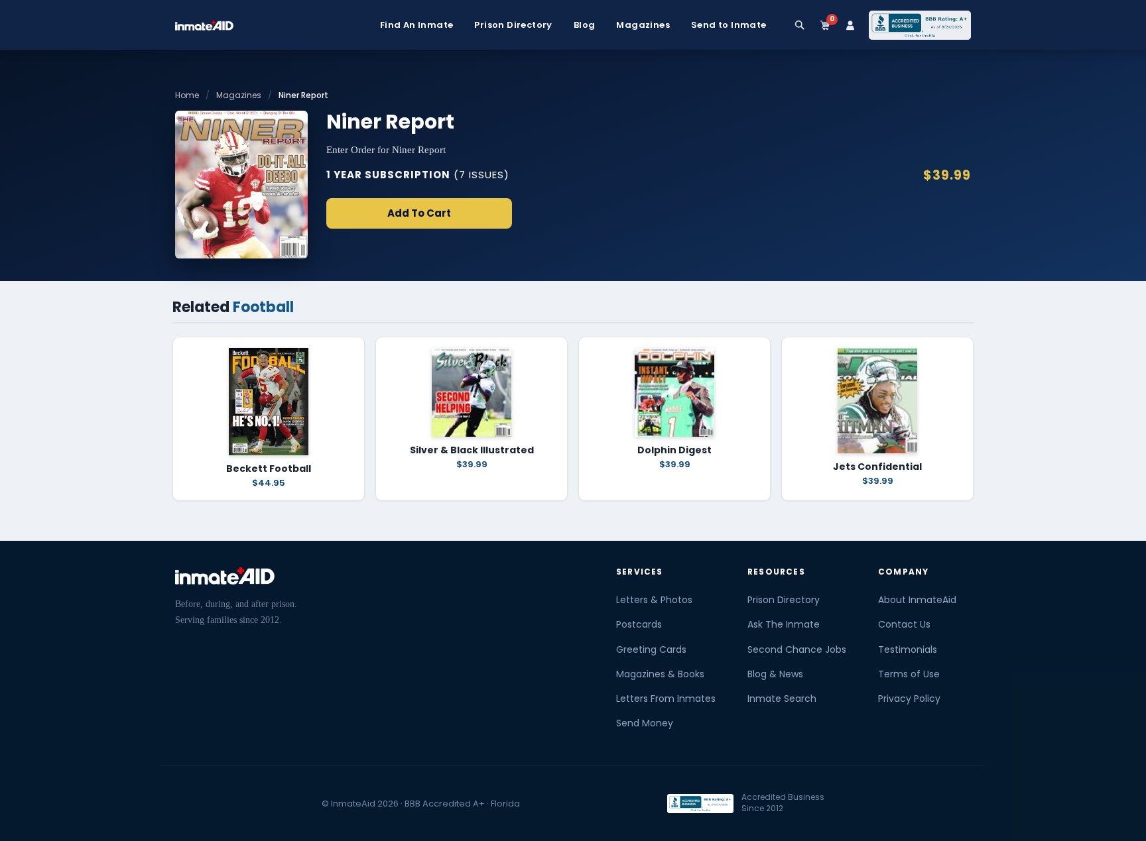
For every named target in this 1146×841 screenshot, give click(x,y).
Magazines (643, 25)
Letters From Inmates (666, 698)
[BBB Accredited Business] (700, 803)
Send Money (644, 723)
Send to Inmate (729, 25)
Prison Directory (513, 25)
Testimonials (907, 649)
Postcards (639, 624)
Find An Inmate (417, 25)
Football (263, 307)
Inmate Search (781, 698)
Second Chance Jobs (796, 649)
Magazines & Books (660, 674)
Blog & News (775, 674)
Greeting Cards (651, 649)
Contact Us (904, 624)
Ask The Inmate (783, 624)
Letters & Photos (654, 599)
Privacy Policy (909, 698)
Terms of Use (909, 674)
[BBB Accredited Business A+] (920, 25)
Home (187, 95)
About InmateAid (917, 599)
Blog (585, 25)
